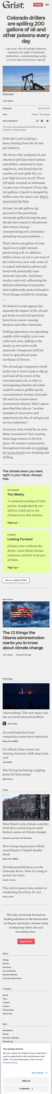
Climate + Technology (40, 114)
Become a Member (11, 1038)
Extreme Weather (10, 974)
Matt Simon (8, 779)
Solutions (7, 967)
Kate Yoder (12, 724)
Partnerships (8, 1010)
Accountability (9, 971)
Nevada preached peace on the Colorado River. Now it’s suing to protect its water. (25, 871)
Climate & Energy (23, 655)
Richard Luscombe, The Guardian (17, 838)
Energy (6, 960)
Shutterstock (8, 94)
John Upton (8, 101)
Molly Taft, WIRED (10, 741)
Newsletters (8, 1030)
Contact (6, 1002)
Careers (6, 1006)
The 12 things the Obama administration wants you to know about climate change (24, 640)
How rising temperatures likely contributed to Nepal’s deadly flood (23, 850)
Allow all (26, 1081)
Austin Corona (9, 880)
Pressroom (7, 1013)
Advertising (8, 1041)
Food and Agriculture (12, 978)
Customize (24, 1088)
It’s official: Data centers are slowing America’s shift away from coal (26, 753)
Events (6, 1034)
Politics (6, 963)
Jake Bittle (7, 762)
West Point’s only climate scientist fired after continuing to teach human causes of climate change (26, 828)
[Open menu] (47, 4)
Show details (38, 1073)
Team (5, 999)
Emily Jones (8, 897)
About (5, 995)
